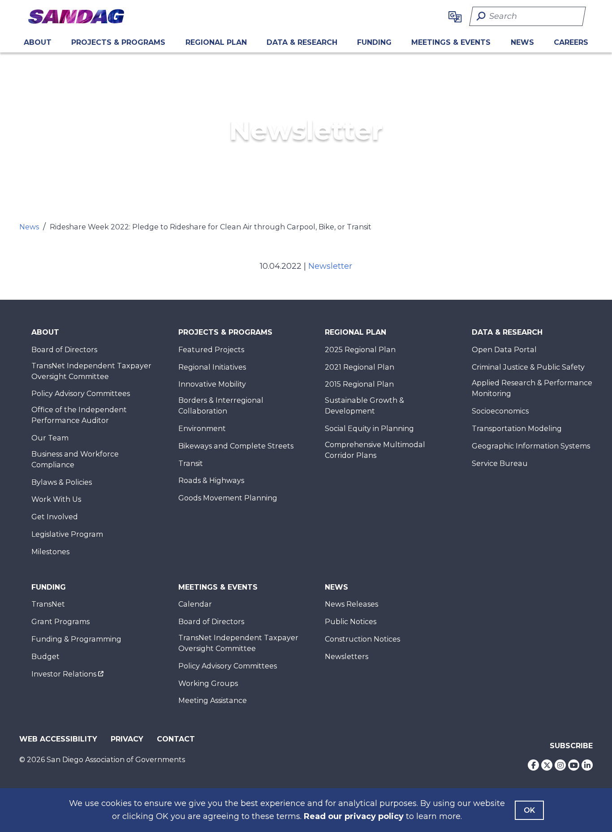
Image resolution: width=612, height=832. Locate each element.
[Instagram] (560, 765)
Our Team (50, 438)
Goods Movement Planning (227, 498)
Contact (176, 739)
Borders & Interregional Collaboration (220, 405)
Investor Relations (63, 674)
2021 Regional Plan (359, 367)
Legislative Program (67, 534)
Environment (202, 428)
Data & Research (302, 42)
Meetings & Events (451, 42)
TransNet (48, 604)
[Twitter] (546, 765)
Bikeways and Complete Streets (235, 446)
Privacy (127, 739)
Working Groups (208, 683)
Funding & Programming (76, 639)
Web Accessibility (58, 739)
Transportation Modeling (517, 428)
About (38, 42)
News (522, 42)
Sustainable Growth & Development (364, 405)
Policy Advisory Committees (80, 393)
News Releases (351, 604)
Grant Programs (60, 621)
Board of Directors (64, 349)
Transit (190, 463)
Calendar (195, 604)
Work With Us (56, 499)
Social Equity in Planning (369, 428)
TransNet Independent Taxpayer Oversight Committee (91, 371)
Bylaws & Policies (61, 482)
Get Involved (54, 517)
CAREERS (571, 42)
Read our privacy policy (354, 816)
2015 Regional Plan (359, 384)
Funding (374, 42)
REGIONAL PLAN (216, 42)
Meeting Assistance (212, 700)
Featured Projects (211, 349)
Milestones (50, 551)
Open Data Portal (504, 349)
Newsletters (346, 656)
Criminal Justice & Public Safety (528, 367)
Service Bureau (500, 463)
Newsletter (330, 266)
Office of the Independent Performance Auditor (79, 415)
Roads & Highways (211, 480)
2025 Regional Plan (360, 349)
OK (529, 810)
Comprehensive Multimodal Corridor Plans (375, 450)
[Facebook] (533, 765)
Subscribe (571, 745)
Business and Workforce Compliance (75, 459)
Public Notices (350, 621)
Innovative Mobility (212, 384)
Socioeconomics (500, 411)
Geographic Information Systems (531, 446)
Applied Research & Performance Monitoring (532, 388)
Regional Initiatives (212, 367)
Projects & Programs (118, 42)
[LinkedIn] (587, 765)
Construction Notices (362, 639)
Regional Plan (355, 332)
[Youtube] (573, 765)
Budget (45, 656)
